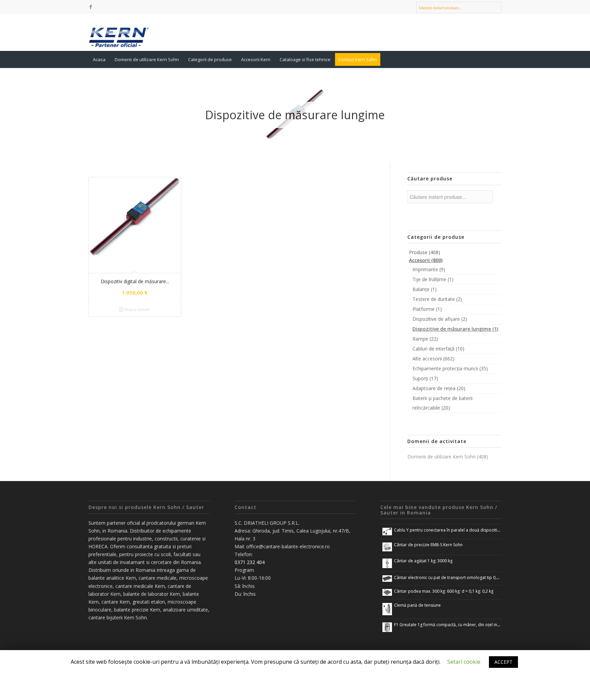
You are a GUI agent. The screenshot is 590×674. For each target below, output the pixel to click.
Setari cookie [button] (463, 661)
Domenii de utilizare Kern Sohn (447, 456)
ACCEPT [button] (503, 662)
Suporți (425, 378)
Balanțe (424, 289)
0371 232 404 (250, 562)
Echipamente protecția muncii (450, 368)
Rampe (425, 338)
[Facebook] (90, 7)
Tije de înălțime (432, 279)
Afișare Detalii (136, 309)
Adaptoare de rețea (438, 388)
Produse (424, 252)
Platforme (427, 309)
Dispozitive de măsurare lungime (455, 329)
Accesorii (425, 260)
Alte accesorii (433, 358)
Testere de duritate (437, 299)
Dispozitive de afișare (439, 319)
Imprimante (428, 269)
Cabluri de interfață (438, 348)
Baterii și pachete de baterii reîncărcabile (442, 403)
